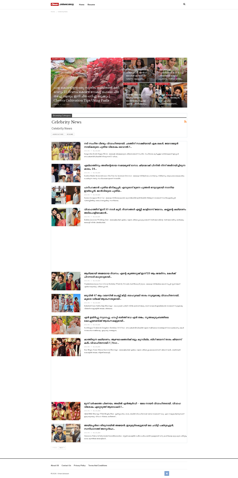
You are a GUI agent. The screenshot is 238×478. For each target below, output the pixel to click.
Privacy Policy (80, 465)
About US (55, 465)
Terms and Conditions (97, 465)
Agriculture (58, 134)
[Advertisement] (119, 34)
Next (62, 448)
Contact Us (66, 465)
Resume (91, 4)
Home (81, 4)
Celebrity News (58, 59)
